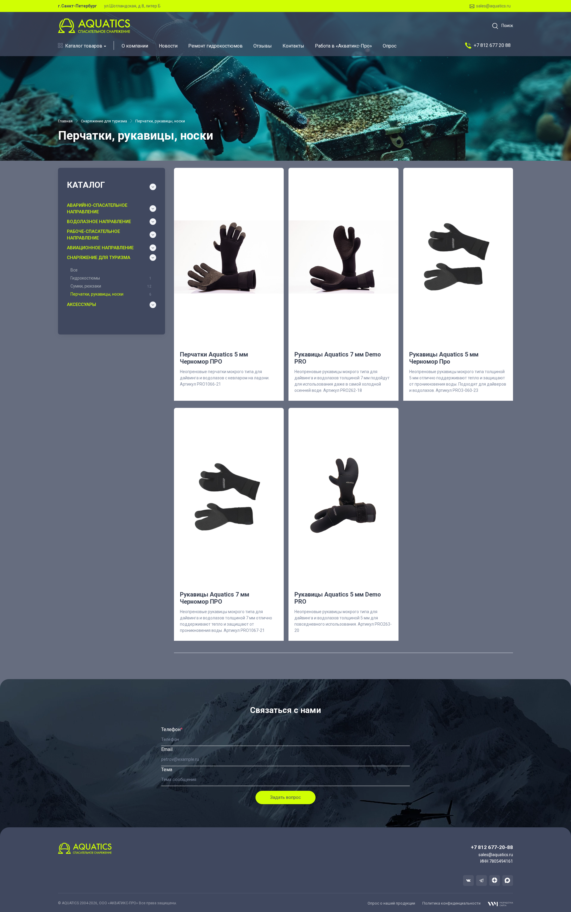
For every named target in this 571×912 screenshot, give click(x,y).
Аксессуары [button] (81, 304)
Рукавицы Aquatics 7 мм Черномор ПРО (214, 598)
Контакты (293, 46)
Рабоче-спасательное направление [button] (93, 235)
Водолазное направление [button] (99, 221)
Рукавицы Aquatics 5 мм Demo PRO (337, 598)
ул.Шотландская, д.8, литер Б (132, 6)
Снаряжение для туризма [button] (98, 257)
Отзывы (262, 46)
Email (166, 749)
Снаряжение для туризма (104, 121)
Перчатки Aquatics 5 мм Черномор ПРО (214, 358)
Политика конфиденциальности (451, 903)
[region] (111, 281)
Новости (168, 46)
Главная (65, 121)
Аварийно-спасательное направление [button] (97, 209)
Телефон (172, 729)
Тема (166, 769)
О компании (135, 46)
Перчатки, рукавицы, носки (160, 121)
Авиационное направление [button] (100, 247)
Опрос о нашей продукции (391, 903)
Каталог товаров (83, 46)
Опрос (389, 46)
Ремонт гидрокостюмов (215, 46)
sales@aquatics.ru (493, 6)
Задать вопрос (285, 797)
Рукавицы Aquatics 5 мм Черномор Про (444, 358)
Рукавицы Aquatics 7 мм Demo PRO (337, 358)
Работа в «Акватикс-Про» (343, 46)
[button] (500, 26)
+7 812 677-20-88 (492, 847)
